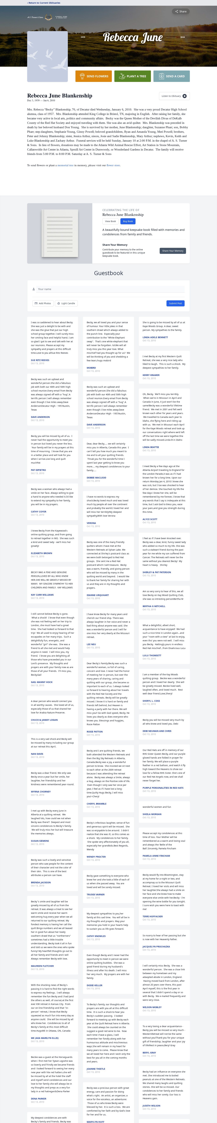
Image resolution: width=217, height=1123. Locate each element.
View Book (110, 221)
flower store (113, 165)
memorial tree (66, 165)
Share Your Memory (172, 250)
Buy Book (128, 221)
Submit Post (175, 303)
